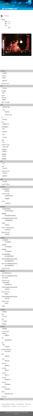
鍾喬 (9, 21)
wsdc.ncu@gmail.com (22, 406)
